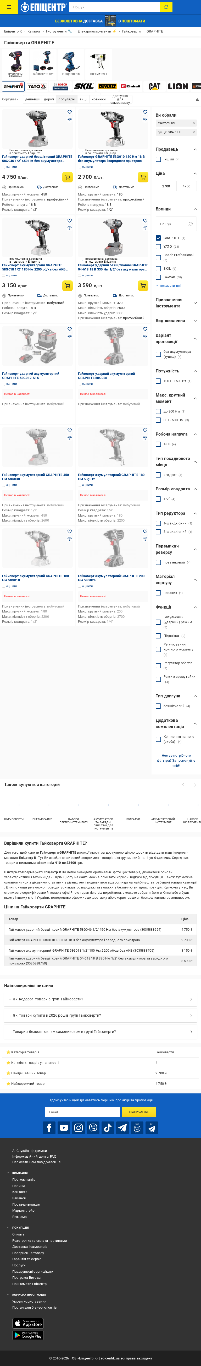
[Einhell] (131, 86)
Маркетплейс (23, 1210)
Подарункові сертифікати (33, 1271)
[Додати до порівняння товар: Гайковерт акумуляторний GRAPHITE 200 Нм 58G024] (145, 539)
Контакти (20, 1192)
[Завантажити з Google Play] (28, 1335)
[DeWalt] (107, 86)
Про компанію (24, 1179)
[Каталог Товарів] (9, 7)
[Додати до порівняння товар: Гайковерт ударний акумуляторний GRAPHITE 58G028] (145, 336)
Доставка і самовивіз (29, 1247)
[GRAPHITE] (13, 86)
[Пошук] (166, 7)
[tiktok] (108, 1127)
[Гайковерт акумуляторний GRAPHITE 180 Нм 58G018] (37, 548)
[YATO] (37, 86)
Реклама (19, 1217)
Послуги (19, 1265)
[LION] (178, 86)
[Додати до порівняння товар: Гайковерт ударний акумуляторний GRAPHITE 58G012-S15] (69, 336)
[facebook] (49, 1127)
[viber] (93, 1127)
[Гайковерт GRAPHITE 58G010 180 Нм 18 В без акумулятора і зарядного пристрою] (113, 129)
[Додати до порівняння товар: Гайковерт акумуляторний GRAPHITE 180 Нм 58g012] (145, 438)
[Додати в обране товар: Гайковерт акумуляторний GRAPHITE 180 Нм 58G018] (69, 531)
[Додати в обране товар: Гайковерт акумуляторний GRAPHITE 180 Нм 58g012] (145, 430)
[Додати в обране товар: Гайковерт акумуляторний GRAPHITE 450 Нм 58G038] (69, 430)
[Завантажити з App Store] (28, 1323)
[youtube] (64, 1127)
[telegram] (122, 1127)
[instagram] (78, 1127)
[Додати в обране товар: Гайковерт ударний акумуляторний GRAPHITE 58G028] (145, 329)
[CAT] (154, 86)
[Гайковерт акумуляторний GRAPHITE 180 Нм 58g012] (113, 447)
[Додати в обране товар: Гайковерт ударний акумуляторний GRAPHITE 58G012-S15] (69, 329)
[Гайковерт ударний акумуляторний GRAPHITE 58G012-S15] (37, 346)
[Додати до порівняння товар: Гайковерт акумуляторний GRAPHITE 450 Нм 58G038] (69, 438)
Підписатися (139, 1112)
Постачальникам (26, 1204)
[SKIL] (84, 86)
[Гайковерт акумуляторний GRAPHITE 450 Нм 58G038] (37, 447)
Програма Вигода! (26, 1278)
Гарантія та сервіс (27, 1259)
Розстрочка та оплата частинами (39, 1241)
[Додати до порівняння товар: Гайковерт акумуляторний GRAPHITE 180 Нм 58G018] (69, 539)
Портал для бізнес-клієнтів (34, 1307)
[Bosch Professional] (60, 86)
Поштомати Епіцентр (29, 1284)
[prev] (183, 785)
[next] (195, 785)
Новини (18, 1186)
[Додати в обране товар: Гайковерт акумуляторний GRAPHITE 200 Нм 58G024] (145, 531)
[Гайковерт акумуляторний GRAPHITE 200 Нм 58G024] (113, 548)
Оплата (18, 1234)
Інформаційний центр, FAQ (34, 1156)
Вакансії (19, 1198)
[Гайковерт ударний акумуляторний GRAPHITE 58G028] (113, 346)
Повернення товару (28, 1253)
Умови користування (29, 1301)
